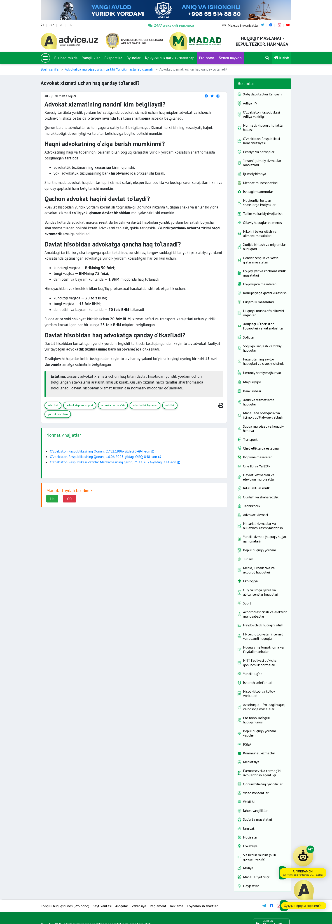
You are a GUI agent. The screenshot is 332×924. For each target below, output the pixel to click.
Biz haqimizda (65, 57)
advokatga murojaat (79, 405)
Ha (52, 498)
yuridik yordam (58, 414)
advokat (53, 405)
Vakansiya (139, 906)
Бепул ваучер (230, 57)
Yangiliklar (91, 57)
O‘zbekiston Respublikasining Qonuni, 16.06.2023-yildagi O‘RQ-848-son (103, 456)
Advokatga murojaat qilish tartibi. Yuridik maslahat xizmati (109, 69)
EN (70, 25)
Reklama (176, 906)
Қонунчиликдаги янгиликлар (169, 57)
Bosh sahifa (49, 69)
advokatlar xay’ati (113, 405)
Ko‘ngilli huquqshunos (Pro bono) (65, 906)
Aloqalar (121, 906)
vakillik (169, 405)
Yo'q (69, 498)
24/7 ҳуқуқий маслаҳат (175, 25)
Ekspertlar (113, 57)
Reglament (158, 906)
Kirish (283, 57)
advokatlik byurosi (145, 405)
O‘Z (51, 25)
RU (61, 25)
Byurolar (133, 57)
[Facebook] (206, 96)
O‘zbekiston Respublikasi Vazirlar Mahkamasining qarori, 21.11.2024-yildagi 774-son (113, 462)
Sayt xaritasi (102, 906)
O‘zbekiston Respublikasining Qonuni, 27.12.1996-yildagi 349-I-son (100, 451)
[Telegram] (218, 96)
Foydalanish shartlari (202, 906)
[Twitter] (212, 96)
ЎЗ (42, 25)
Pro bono (206, 57)
